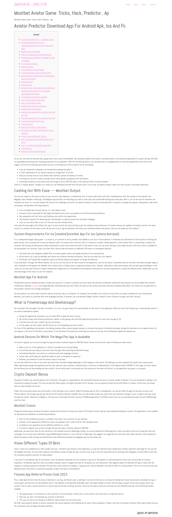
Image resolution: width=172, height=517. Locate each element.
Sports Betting (27, 124)
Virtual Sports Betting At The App (33, 136)
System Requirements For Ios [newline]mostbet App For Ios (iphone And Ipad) (37, 45)
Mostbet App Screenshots (31, 109)
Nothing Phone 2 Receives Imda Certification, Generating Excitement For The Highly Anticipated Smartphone (38, 91)
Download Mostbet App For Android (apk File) (38, 118)
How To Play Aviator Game (31, 103)
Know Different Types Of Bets (32, 69)
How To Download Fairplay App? (33, 100)
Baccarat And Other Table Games (33, 127)
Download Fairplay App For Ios (32, 121)
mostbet (35, 285)
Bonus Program (27, 82)
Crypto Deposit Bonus (29, 63)
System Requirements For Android (34, 97)
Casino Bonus (26, 148)
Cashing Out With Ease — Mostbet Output (37, 39)
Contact (153, 4)
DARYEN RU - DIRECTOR (30, 4)
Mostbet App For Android (30, 51)
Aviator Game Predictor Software (33, 106)
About (144, 4)
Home (128, 4)
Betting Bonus (26, 85)
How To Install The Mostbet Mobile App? (36, 145)
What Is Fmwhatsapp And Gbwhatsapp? (36, 54)
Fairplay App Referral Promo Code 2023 (36, 72)
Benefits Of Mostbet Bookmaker (33, 151)
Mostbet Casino (27, 66)
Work (136, 4)
